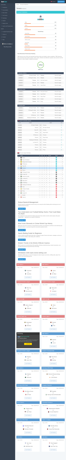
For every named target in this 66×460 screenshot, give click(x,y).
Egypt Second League (25, 120)
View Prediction (28, 277)
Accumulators (61, 1)
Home (17, 4)
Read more (21, 208)
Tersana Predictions (24, 4)
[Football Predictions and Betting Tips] (4, 1)
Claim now (28, 343)
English (53, 1)
